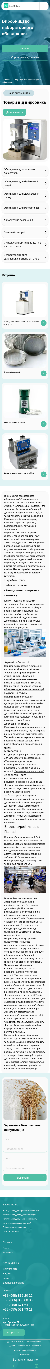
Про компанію (11, 1263)
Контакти (8, 1278)
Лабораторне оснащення (14, 1227)
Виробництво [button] (10, 1204)
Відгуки (7, 1273)
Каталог (25, 48)
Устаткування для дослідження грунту (20, 1219)
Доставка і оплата (13, 1282)
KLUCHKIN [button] (14, 6)
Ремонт (6, 1248)
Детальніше (13, 112)
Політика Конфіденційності (25, 1350)
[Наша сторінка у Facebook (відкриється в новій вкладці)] (13, 1366)
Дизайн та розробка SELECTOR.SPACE (25, 1346)
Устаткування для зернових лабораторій (21, 1210)
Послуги (7, 1242)
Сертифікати (10, 1269)
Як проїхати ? (14, 1332)
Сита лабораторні (11, 1231)
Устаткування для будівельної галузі (19, 1215)
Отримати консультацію (25, 57)
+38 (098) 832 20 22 (17, 1295)
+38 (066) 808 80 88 (17, 1300)
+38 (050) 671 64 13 (17, 1305)
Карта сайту (25, 1355)
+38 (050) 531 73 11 (17, 1309)
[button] (25, 1359)
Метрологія (8, 1252)
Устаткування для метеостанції (17, 1223)
